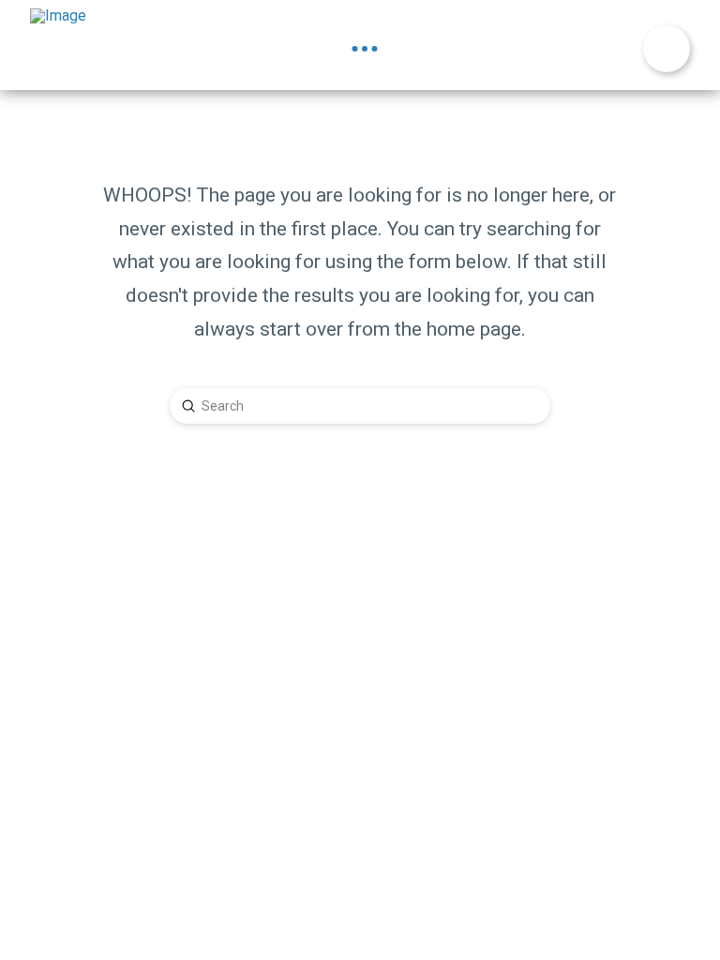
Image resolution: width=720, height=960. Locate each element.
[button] (364, 48)
